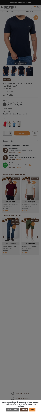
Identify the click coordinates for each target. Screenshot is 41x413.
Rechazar (24, 409)
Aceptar (32, 409)
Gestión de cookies (12, 409)
